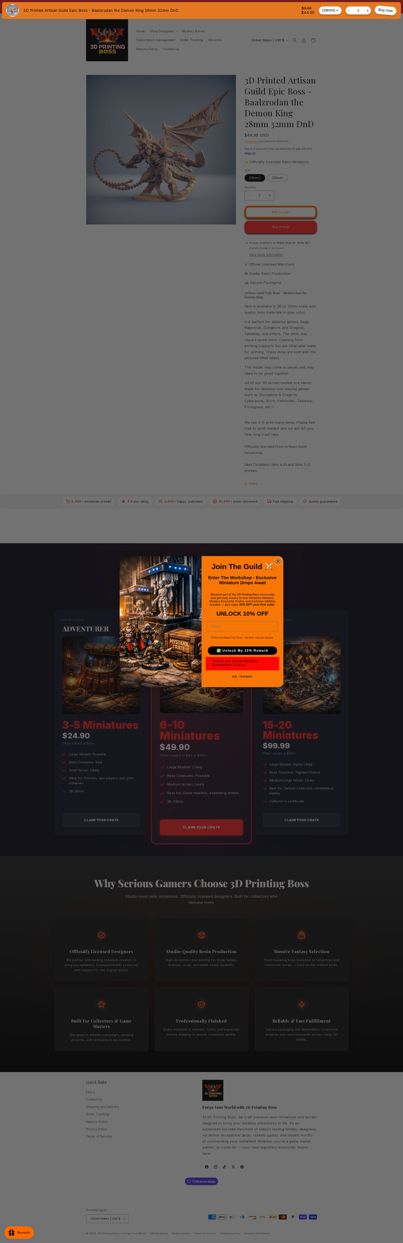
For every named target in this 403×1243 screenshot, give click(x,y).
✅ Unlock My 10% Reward (242, 650)
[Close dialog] (278, 561)
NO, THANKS (243, 676)
